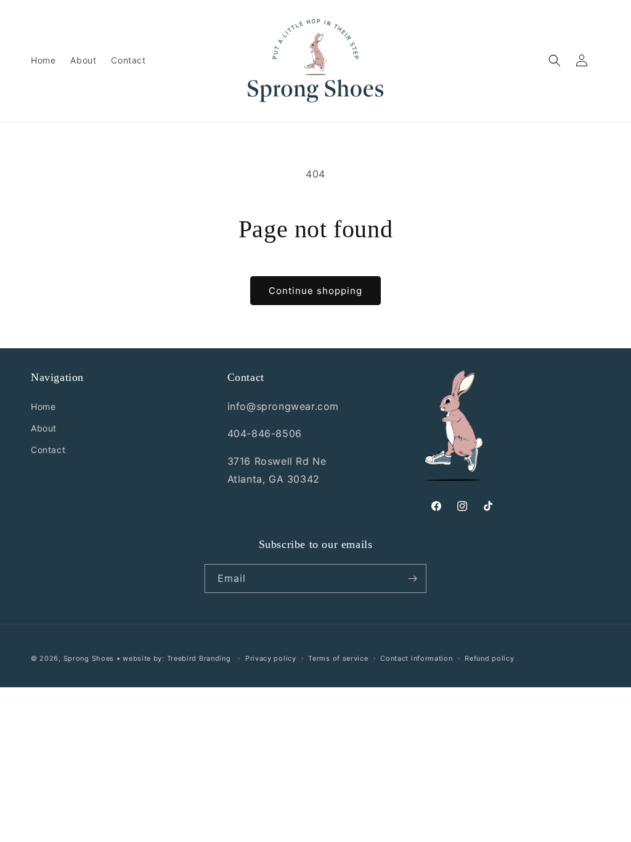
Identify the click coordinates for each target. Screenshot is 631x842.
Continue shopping (315, 290)
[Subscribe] (412, 578)
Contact (48, 449)
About (44, 428)
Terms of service (338, 658)
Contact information (416, 658)
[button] (554, 60)
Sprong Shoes (88, 658)
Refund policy (489, 658)
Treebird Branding (199, 658)
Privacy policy (270, 658)
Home (43, 406)
